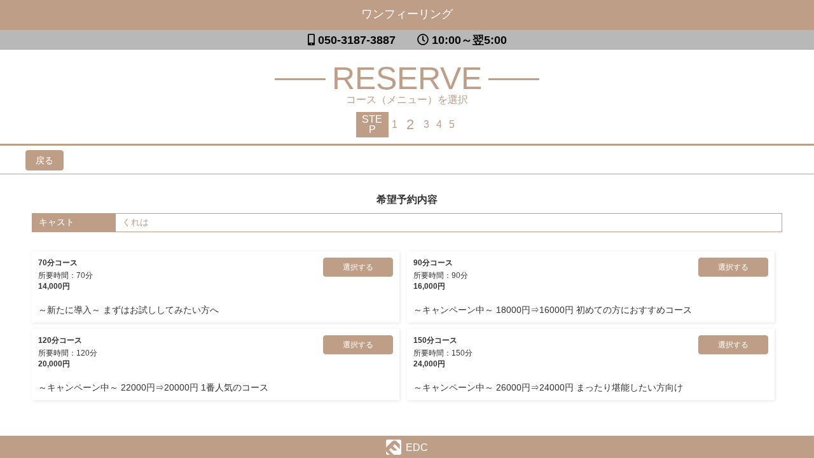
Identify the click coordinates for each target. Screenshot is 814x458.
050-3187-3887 (357, 40)
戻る (44, 160)
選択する (358, 267)
